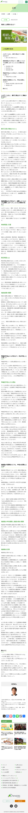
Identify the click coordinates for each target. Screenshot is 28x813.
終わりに (5, 88)
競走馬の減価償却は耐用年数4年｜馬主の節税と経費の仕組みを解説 (20, 748)
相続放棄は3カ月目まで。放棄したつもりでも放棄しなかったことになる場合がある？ (14, 62)
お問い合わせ (19, 764)
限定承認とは (9, 68)
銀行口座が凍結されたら (11, 57)
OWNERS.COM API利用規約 (9, 787)
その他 (14, 14)
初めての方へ (6, 769)
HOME (3, 14)
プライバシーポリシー (21, 769)
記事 (9, 14)
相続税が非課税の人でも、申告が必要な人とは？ (13, 81)
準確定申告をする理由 (11, 76)
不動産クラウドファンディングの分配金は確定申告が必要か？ (7, 748)
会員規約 (18, 767)
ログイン (8, 801)
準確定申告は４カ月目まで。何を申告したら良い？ (13, 74)
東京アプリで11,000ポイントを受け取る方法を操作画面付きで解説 (7, 733)
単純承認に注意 (9, 66)
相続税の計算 (9, 85)
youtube (15, 806)
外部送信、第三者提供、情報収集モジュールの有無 (15, 785)
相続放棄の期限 (9, 70)
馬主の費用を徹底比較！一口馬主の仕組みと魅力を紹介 (20, 733)
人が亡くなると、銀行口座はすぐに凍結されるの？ (13, 55)
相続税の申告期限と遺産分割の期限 (14, 83)
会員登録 (20, 801)
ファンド (5, 764)
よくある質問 (6, 772)
